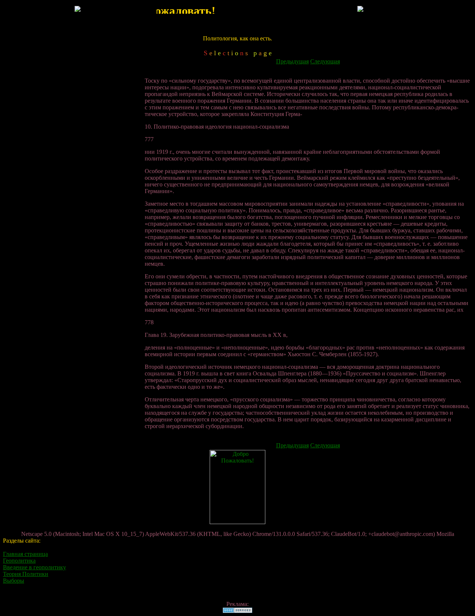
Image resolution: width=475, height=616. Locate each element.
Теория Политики (25, 574)
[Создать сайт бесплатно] (237, 611)
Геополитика (19, 560)
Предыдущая (292, 61)
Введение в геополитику (34, 567)
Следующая (325, 61)
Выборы (13, 580)
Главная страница (25, 554)
